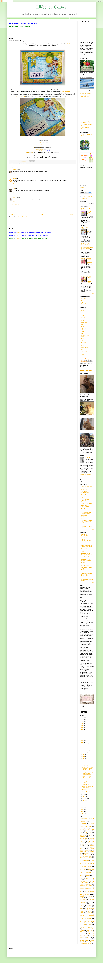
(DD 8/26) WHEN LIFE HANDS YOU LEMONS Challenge (90, 280)
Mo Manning (85, 882)
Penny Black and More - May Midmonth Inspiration (87, 778)
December (85, 743)
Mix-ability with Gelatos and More (87, 781)
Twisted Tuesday (29, 152)
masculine (82, 878)
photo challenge (83, 899)
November (85, 746)
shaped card (88, 906)
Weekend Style (89, 930)
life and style (88, 873)
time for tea (91, 921)
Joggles (83, 302)
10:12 (14, 192)
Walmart (83, 353)
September (85, 750)
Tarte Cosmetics (84, 347)
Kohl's (82, 326)
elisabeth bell (16, 163)
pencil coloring (88, 893)
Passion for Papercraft (86, 520)
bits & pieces (84, 515)
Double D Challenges (86, 276)
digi (86, 845)
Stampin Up (91, 917)
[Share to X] (32, 161)
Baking (86, 828)
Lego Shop (83, 328)
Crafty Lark (15, 169)
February (84, 798)
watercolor (91, 927)
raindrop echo (83, 903)
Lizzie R (14, 197)
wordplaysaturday (84, 940)
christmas (82, 836)
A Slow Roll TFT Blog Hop (86, 554)
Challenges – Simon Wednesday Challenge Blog (86, 245)
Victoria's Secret (84, 351)
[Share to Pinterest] (34, 161)
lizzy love (88, 875)
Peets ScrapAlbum (85, 508)
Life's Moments (48, 93)
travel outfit (82, 925)
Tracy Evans (83, 924)
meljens (87, 878)
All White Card (89, 820)
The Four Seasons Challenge (85, 128)
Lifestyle (81, 875)
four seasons (86, 860)
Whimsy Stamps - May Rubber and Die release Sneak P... (87, 773)
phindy (89, 897)
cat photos (88, 832)
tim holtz (85, 921)
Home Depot (84, 322)
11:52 (14, 173)
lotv (93, 875)
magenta (90, 876)
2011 (82, 807)
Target (82, 345)
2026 (82, 717)
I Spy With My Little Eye (13, 18)
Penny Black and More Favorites (86, 896)
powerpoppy (82, 902)
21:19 (14, 201)
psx (90, 902)
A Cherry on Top (84, 298)
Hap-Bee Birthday (85, 506)
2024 (82, 721)
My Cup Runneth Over (86, 525)
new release (89, 887)
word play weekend (85, 938)
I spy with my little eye (86, 866)
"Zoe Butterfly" (70, 44)
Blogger (54, 953)
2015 (82, 740)
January (84, 800)
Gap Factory (84, 320)
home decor (91, 865)
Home (42, 214)
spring (81, 912)
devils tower (88, 844)
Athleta (82, 313)
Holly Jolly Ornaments (86, 510)
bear (91, 828)
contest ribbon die (20, 96)
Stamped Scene (84, 914)
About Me (72, 18)
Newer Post (12, 214)
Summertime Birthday (87, 762)
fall (84, 857)
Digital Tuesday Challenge (87, 849)
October (84, 748)
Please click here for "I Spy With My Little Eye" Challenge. (23, 23)
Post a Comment (15, 204)
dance (83, 844)
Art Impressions (88, 825)
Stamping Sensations (86, 918)
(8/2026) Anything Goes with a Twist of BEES (89, 214)
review (90, 903)
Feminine (90, 857)
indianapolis (82, 868)
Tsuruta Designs (85, 494)
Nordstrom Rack (85, 335)
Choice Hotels (84, 317)
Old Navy (83, 336)
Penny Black (84, 895)
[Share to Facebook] (33, 161)
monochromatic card (83, 885)
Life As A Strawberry (86, 578)
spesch (89, 911)
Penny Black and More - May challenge (87, 787)
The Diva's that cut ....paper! (85, 228)
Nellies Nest (84, 505)
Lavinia (87, 871)
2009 (82, 811)
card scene (89, 830)
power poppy (86, 900)
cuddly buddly (90, 842)
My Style (90, 885)
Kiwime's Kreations (86, 512)
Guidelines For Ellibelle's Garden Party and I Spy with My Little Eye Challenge (86, 95)
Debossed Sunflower (85, 513)
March (84, 796)
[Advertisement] (34, 32)
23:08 (14, 183)
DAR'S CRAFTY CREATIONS (85, 500)
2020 (82, 729)
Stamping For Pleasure (86, 486)
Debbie (14, 178)
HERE (18, 232)
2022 (82, 725)
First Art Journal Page (87, 791)
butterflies (82, 829)
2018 (82, 734)
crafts (87, 839)
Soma (82, 344)
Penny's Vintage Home (86, 573)
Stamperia (82, 915)
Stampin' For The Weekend (39, 150)
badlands (81, 828)
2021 (82, 727)
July (83, 754)
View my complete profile (85, 474)
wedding (85, 928)
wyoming (83, 941)
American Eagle (84, 312)
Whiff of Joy (82, 931)
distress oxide (83, 851)
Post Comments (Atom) (21, 216)
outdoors (88, 888)
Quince (82, 340)
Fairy (81, 857)
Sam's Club (83, 342)
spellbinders (82, 911)
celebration (82, 833)
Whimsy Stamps (23, 163)
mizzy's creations (83, 881)
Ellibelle (88, 457)
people (81, 898)
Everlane (83, 319)
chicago (90, 835)
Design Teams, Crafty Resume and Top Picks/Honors (45, 18)
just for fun (82, 869)
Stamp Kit (89, 912)
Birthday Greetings (65, 91)
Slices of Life (84, 534)
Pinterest (82, 187)
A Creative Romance (39, 149)
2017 (82, 736)
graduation (87, 863)
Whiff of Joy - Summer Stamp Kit (87, 764)
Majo (14, 188)
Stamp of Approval (85, 492)
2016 (82, 738)
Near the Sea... (85, 760)
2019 (82, 732)
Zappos (82, 354)
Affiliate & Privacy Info (63, 18)
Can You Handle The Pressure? (86, 209)
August (84, 752)
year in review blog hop (86, 943)
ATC (86, 826)
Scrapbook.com (84, 303)
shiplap (81, 908)
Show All (92, 293)
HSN (82, 324)
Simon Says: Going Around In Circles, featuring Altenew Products (87, 248)
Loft (82, 329)
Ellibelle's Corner (51, 7)
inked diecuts (89, 868)
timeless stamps (86, 922)
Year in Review (90, 941)
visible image (82, 927)
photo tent (92, 899)
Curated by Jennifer (86, 544)
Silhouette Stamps (89, 908)
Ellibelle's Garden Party (26, 18)
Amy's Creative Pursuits (87, 562)
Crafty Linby (84, 491)
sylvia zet (88, 920)
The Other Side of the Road (86, 568)
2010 (82, 809)
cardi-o (81, 832)
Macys (82, 333)
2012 (82, 805)
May (83, 758)
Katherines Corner (85, 553)
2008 (82, 813)
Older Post (72, 214)
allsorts (82, 822)
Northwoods (82, 888)
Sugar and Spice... (86, 784)
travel (90, 924)
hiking (85, 865)
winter (88, 937)
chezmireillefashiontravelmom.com (86, 557)
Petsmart (83, 338)
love (83, 876)
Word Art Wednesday (86, 258)
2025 (82, 719)
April (83, 794)
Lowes (82, 331)
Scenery (81, 906)
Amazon (83, 300)
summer (81, 920)
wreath (92, 940)
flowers (92, 859)
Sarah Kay (82, 905)
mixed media (88, 879)
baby (90, 826)
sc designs (89, 905)
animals (84, 823)
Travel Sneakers (89, 925)
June (83, 756)
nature (81, 887)
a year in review (83, 818)
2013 (82, 803)
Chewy (82, 315)
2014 (82, 742)
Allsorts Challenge (85, 121)
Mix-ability (84, 789)
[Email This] (29, 161)
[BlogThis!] (30, 161)
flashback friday (83, 859)
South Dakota (86, 909)
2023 (82, 723)
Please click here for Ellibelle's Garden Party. (20, 26)
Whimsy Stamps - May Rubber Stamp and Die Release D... (87, 768)
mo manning (91, 881)
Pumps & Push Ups (86, 548)
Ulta (82, 349)
